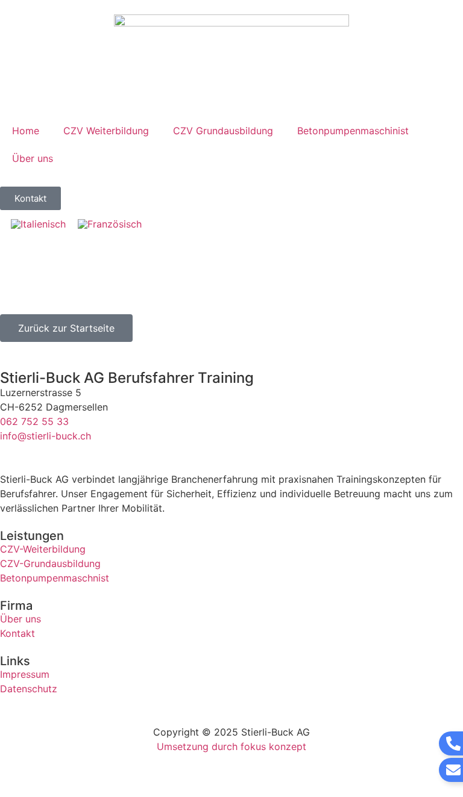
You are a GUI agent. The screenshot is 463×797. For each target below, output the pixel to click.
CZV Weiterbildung (106, 131)
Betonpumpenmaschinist (353, 131)
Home (25, 131)
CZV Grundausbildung (223, 131)
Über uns (32, 158)
